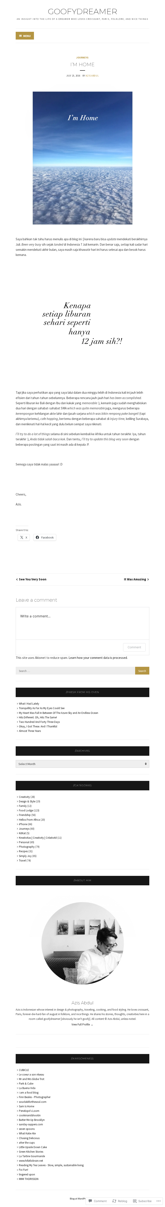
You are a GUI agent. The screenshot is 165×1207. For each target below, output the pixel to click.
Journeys (82, 57)
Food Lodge (26, 810)
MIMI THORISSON (28, 1179)
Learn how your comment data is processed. (98, 658)
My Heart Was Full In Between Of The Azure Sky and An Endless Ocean (58, 713)
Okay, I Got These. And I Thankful (38, 726)
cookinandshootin (30, 1115)
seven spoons (27, 1129)
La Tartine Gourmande (32, 1156)
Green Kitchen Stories (31, 1151)
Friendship (25, 815)
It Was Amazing (135, 579)
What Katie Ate (27, 1133)
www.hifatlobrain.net (31, 1161)
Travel (22, 860)
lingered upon (27, 1174)
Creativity (24, 797)
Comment (134, 647)
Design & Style (27, 801)
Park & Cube (26, 1083)
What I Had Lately (29, 703)
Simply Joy (25, 856)
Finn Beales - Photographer (34, 1097)
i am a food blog (28, 1092)
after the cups (27, 1142)
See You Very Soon (32, 579)
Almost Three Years (30, 731)
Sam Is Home (26, 1106)
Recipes (23, 851)
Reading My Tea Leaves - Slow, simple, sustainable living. (51, 1165)
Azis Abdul (92, 75)
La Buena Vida (27, 1088)
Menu (27, 36)
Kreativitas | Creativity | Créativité (38, 838)
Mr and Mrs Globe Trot (31, 1079)
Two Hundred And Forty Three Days (39, 722)
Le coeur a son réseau (31, 1074)
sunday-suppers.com (31, 1124)
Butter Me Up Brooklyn (32, 1120)
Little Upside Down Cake (33, 1147)
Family (23, 806)
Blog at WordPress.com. (82, 1198)
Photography (27, 847)
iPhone (23, 824)
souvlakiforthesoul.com (32, 1102)
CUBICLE (24, 1070)
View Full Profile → (82, 1024)
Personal (24, 842)
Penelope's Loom (29, 1111)
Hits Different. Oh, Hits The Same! (38, 717)
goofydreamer (82, 11)
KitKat (22, 833)
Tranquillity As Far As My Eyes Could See (41, 708)
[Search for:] (83, 671)
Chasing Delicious (29, 1138)
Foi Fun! (23, 1170)
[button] (82, 158)
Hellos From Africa (29, 819)
